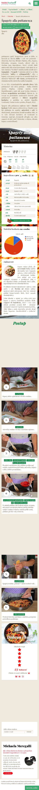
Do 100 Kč (5, 12)
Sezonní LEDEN (16, 12)
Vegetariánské (13, 9)
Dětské (4, 9)
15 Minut (22, 9)
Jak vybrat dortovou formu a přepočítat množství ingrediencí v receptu (17, 752)
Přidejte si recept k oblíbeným (18, 673)
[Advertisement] (19, 348)
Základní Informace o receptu (15, 25)
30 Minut (29, 9)
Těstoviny (10, 16)
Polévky (25, 12)
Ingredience (8, 27)
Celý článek (7, 773)
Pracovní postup (22, 27)
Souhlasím (31, 787)
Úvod (3, 16)
